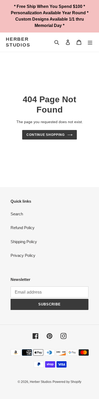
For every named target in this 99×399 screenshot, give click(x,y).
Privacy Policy (23, 255)
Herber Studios (18, 42)
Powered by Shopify (67, 382)
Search (17, 214)
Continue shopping (45, 135)
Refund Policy (23, 227)
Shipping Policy (24, 241)
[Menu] (90, 42)
